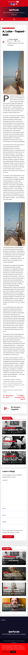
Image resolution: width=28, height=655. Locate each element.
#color (18, 43)
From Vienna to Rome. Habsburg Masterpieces (12, 575)
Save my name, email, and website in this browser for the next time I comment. (12, 531)
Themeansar (13, 642)
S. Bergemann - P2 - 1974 (13, 430)
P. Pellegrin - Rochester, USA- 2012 (20, 397)
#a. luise (18, 41)
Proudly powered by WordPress (10, 640)
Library (5, 587)
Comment (5, 480)
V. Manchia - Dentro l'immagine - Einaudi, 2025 (13, 590)
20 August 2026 (9, 560)
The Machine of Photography (8, 28)
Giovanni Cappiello (13, 39)
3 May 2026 (7, 593)
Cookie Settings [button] (6, 651)
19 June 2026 (8, 578)
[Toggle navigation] (14, 19)
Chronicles (6, 572)
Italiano (4, 620)
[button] (25, 19)
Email (4, 515)
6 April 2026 (8, 609)
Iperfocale (14, 10)
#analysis (9, 43)
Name (4, 508)
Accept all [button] (13, 651)
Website (4, 521)
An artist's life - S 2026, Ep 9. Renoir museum (13, 606)
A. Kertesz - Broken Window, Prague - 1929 (12, 459)
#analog (15, 43)
